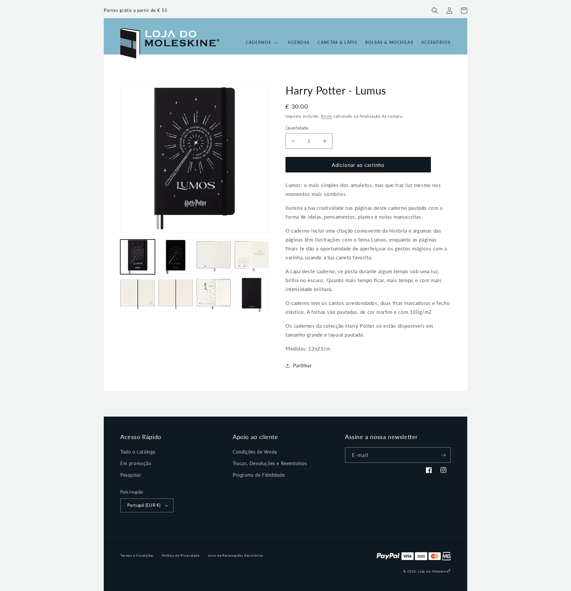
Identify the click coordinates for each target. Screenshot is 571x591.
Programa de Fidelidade (259, 475)
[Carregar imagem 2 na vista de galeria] (175, 257)
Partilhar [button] (302, 365)
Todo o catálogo (138, 452)
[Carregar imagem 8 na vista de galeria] (251, 294)
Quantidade (297, 127)
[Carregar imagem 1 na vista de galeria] (137, 257)
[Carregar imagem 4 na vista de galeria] (251, 257)
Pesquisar (130, 475)
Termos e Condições (137, 555)
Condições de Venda (255, 452)
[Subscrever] (443, 455)
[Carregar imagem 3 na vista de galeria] (213, 257)
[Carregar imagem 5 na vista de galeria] (137, 294)
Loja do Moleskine (434, 571)
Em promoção (135, 463)
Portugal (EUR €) (143, 505)
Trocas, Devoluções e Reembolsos (270, 463)
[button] (435, 10)
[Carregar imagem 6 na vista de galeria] (175, 294)
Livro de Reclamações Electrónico (235, 555)
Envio (326, 116)
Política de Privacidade (181, 555)
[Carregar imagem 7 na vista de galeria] (213, 294)
